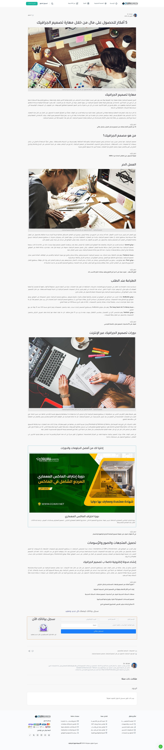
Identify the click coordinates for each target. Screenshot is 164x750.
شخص (120, 142)
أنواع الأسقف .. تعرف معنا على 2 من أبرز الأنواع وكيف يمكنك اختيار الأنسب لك (112, 272)
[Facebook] (49, 735)
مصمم (103, 654)
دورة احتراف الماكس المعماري (82, 516)
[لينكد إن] (37, 735)
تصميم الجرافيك (110, 654)
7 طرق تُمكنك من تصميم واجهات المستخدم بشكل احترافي (115, 584)
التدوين (134, 568)
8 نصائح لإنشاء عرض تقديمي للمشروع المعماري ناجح (117, 604)
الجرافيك (128, 105)
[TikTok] (30, 735)
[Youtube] (45, 735)
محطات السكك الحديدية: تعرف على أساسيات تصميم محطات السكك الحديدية (109, 594)
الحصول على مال (119, 654)
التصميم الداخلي (92, 520)
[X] (33, 735)
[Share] (29, 651)
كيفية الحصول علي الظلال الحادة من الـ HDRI (122, 156)
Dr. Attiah (129, 14)
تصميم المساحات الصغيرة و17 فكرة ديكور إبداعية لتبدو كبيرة (115, 599)
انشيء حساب (32, 3)
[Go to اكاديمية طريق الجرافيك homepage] (130, 4)
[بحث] (52, 3)
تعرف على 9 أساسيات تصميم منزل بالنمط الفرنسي (120, 324)
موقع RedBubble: (128, 297)
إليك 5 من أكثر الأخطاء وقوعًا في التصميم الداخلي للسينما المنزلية (114, 589)
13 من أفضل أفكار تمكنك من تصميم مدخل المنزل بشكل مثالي (116, 127)
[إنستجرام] (41, 735)
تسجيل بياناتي (98, 631)
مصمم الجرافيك (96, 654)
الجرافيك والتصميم (123, 651)
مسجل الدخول (120, 698)
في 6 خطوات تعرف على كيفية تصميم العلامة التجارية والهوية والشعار (114, 534)
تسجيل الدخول (44, 3)
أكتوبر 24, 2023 (128, 16)
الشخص (78, 100)
